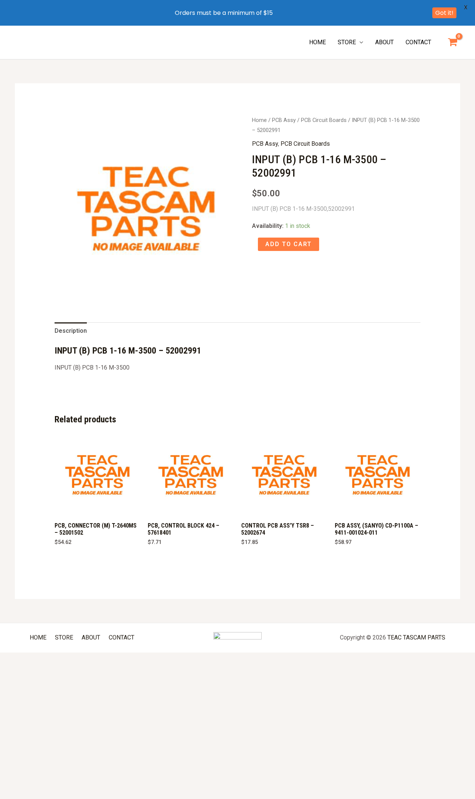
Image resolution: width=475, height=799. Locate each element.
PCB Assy (284, 120)
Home (259, 120)
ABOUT (384, 42)
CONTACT (418, 42)
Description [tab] (71, 330)
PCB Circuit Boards (324, 120)
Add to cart (288, 244)
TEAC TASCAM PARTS (416, 637)
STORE (347, 42)
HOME (317, 42)
